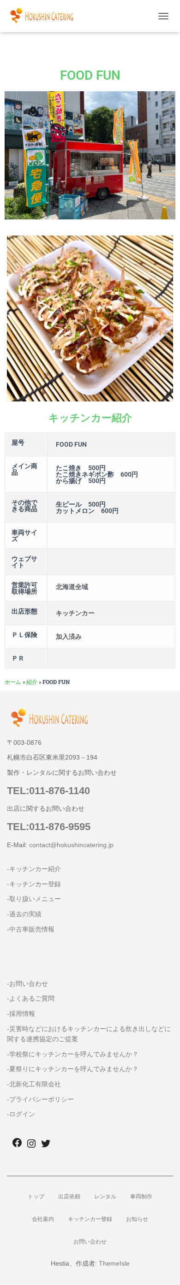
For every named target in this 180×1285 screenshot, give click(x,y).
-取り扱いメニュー (34, 898)
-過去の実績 (24, 914)
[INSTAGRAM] (31, 1146)
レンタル (105, 1196)
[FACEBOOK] (17, 1145)
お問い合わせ (90, 1241)
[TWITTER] (45, 1146)
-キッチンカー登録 (34, 884)
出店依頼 (69, 1196)
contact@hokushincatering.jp (71, 845)
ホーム (13, 681)
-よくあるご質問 (30, 998)
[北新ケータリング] (45, 16)
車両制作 (141, 1196)
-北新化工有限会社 (34, 1084)
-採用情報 (21, 1013)
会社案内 (43, 1219)
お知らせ (137, 1219)
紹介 (31, 681)
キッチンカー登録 (90, 1219)
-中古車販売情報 (30, 929)
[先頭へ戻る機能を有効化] (162, 1266)
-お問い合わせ (27, 983)
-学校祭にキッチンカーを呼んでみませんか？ (72, 1054)
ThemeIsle (114, 1263)
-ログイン (21, 1114)
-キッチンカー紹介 (34, 868)
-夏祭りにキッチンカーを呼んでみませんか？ (72, 1069)
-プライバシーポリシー (40, 1099)
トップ (36, 1196)
